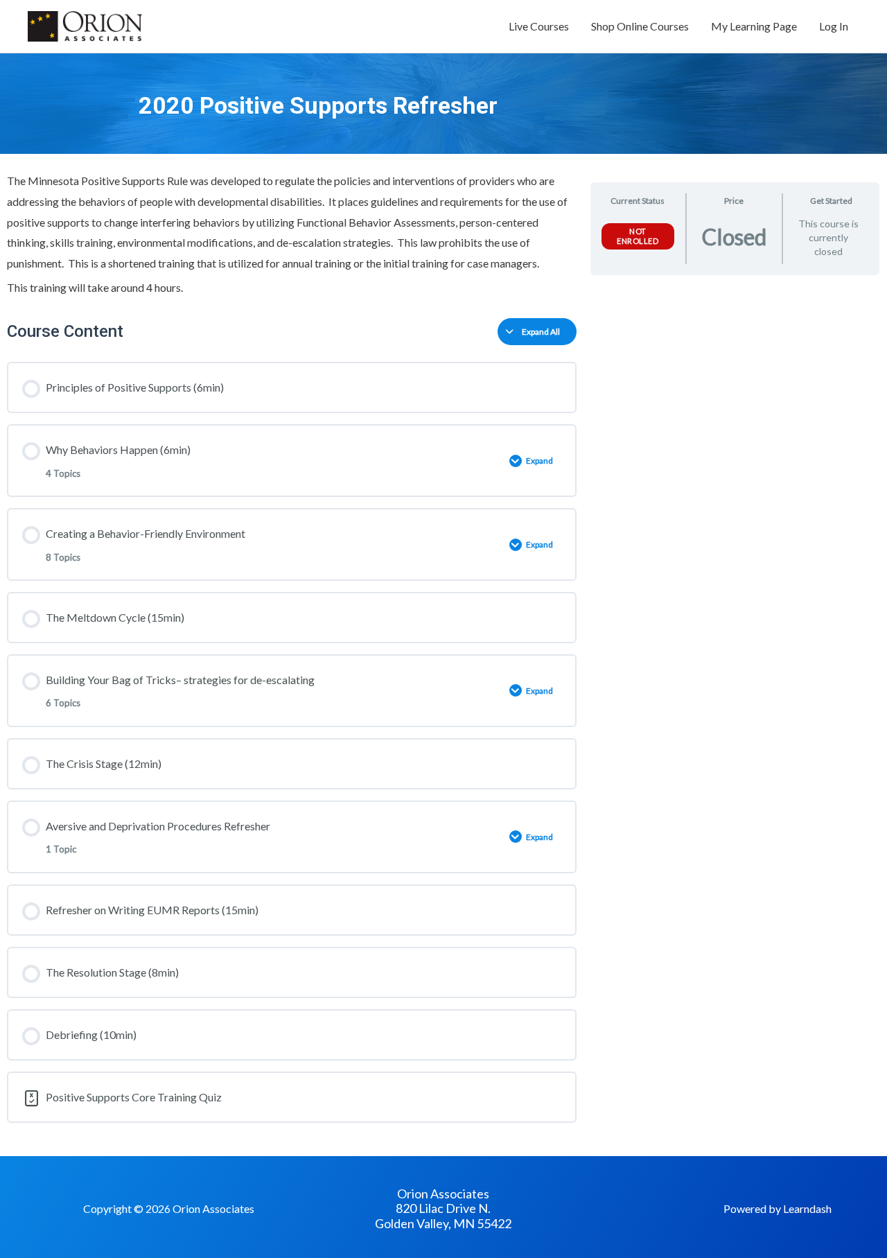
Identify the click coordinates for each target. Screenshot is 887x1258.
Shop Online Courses (640, 26)
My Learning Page (754, 26)
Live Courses (539, 26)
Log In (833, 26)
